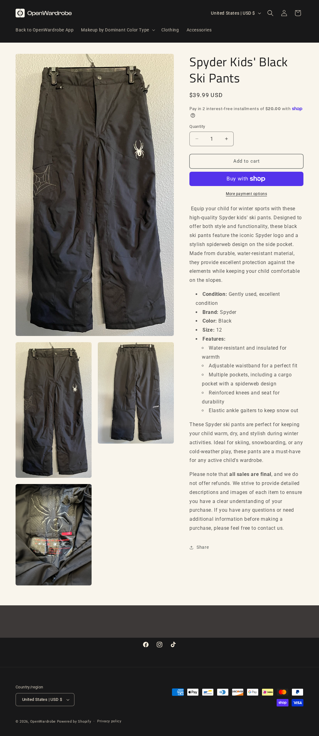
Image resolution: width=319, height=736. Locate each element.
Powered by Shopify (74, 722)
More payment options (246, 194)
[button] (117, 29)
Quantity (197, 126)
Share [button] (203, 547)
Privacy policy (109, 721)
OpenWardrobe (43, 722)
